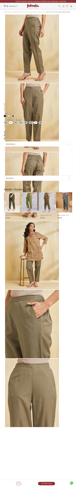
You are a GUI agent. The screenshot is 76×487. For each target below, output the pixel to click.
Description (10, 178)
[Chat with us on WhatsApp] (72, 483)
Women (11, 12)
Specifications (10, 144)
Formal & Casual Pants (30, 12)
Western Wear (18, 12)
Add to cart (48, 483)
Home (5, 12)
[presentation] (60, 6)
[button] (5, 116)
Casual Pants (41, 12)
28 (10, 123)
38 (35, 123)
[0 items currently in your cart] (70, 6)
